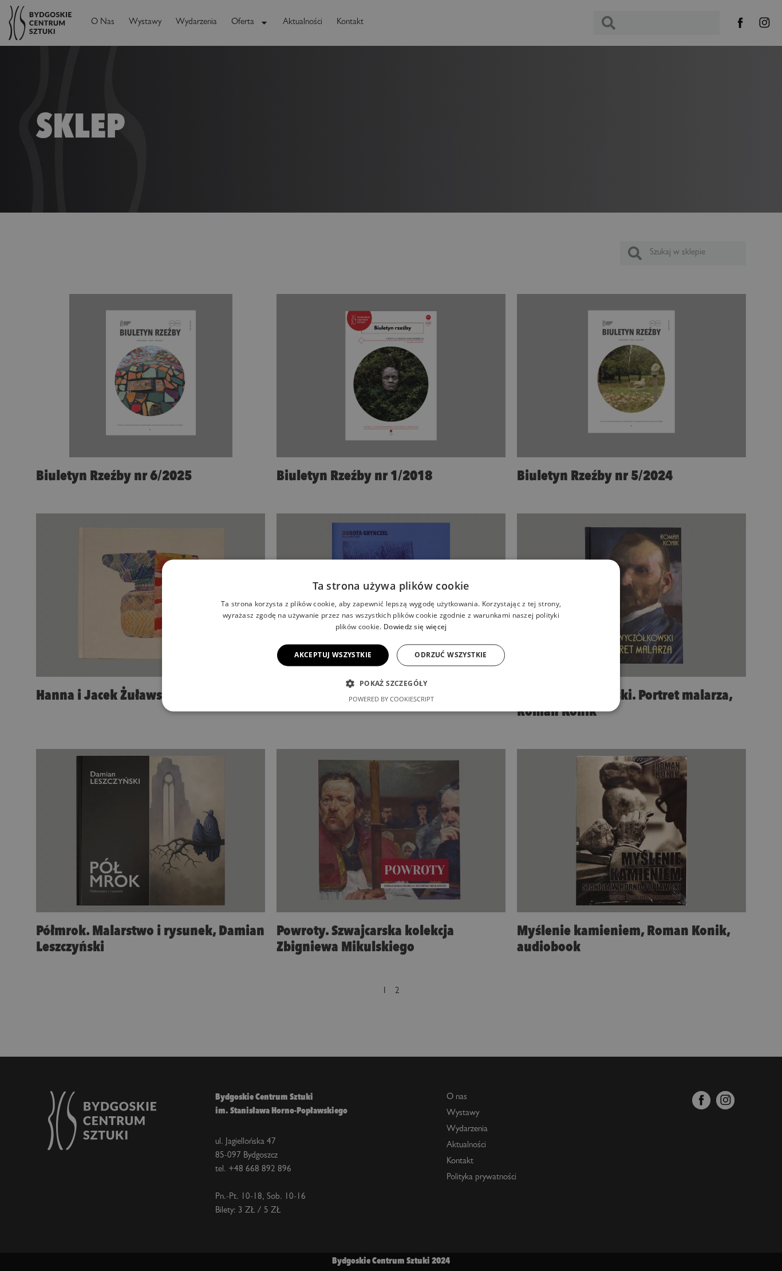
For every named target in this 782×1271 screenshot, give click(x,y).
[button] (390, 683)
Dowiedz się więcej (415, 626)
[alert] (391, 635)
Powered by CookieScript (391, 699)
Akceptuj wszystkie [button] (333, 655)
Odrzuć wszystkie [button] (450, 655)
